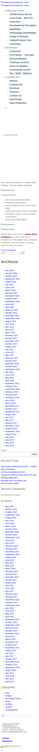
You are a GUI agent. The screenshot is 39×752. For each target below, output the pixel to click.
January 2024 (11, 293)
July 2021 (9, 349)
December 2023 (12, 296)
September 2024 (12, 279)
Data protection (18, 103)
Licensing (15, 43)
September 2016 (12, 431)
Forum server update (10, 483)
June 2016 (9, 440)
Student (8, 707)
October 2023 (11, 299)
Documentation (18, 58)
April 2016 (9, 446)
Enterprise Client (14, 10)
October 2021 (11, 344)
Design (8, 696)
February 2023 (11, 310)
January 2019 (11, 395)
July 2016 (9, 437)
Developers (11, 47)
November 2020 (12, 364)
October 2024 (11, 276)
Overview (15, 21)
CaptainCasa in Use (20, 40)
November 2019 (12, 383)
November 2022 (12, 316)
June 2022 (9, 324)
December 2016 (12, 426)
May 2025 (9, 270)
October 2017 (11, 409)
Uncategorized (11, 710)
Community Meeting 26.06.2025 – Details (19, 466)
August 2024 (10, 282)
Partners (14, 92)
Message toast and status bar (13, 480)
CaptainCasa (12, 77)
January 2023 (11, 313)
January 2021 (11, 361)
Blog (7, 693)
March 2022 (10, 333)
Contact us (16, 95)
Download (15, 51)
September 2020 (12, 369)
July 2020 (9, 372)
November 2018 (12, 397)
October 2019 (11, 386)
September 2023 (12, 301)
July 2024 (9, 284)
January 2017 (11, 423)
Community (16, 84)
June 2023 (9, 304)
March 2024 (10, 290)
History (14, 80)
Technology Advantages (23, 32)
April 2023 (9, 307)
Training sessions (19, 62)
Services (14, 88)
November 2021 (12, 341)
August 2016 (10, 434)
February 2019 (11, 392)
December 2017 (12, 406)
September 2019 (12, 389)
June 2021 (9, 352)
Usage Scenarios (19, 36)
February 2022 (11, 335)
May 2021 (9, 355)
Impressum (16, 99)
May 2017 (9, 420)
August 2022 (10, 321)
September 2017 (12, 412)
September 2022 (12, 318)
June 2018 (9, 400)
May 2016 (9, 443)
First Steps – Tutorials (22, 55)
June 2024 (9, 287)
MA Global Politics (13, 698)
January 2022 (11, 338)
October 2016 (11, 429)
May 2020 (9, 378)
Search (4, 450)
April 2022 (9, 330)
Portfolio (8, 704)
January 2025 (11, 273)
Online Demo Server (21, 14)
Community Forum (20, 69)
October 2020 (11, 366)
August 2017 (10, 414)
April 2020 (9, 381)
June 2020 (9, 375)
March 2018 (10, 403)
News (7, 701)
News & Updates (19, 66)
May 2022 (9, 327)
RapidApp (15, 29)
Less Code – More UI (21, 18)
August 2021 (10, 347)
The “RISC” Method (20, 73)
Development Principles (23, 25)
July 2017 (9, 417)
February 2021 (11, 358)
